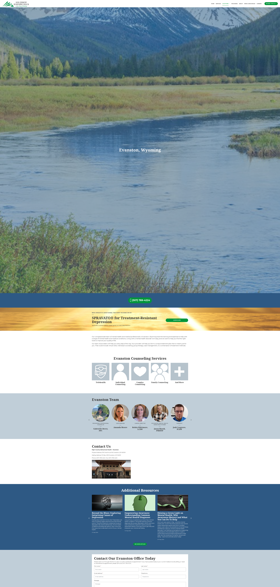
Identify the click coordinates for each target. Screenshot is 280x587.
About (241, 3)
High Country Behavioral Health (15, 4)
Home (212, 3)
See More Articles (140, 544)
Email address (98, 573)
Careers (259, 3)
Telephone (144, 573)
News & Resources (249, 3)
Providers (234, 3)
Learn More (177, 320)
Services (218, 3)
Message (96, 580)
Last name (144, 566)
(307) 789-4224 (141, 300)
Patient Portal (270, 3)
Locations (225, 3)
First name (97, 566)
